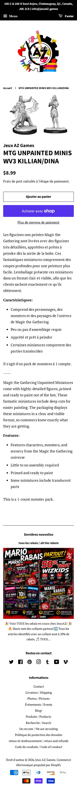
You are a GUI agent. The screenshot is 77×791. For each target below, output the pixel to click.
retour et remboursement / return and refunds (38, 741)
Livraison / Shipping (38, 692)
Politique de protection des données (38, 735)
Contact (38, 686)
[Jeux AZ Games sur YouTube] (56, 663)
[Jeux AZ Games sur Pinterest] (29, 663)
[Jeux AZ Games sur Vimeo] (65, 663)
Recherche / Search (38, 723)
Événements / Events (38, 704)
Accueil (7, 88)
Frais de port (12, 181)
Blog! (38, 710)
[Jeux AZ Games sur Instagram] (38, 663)
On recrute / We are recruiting (38, 729)
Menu (13, 16)
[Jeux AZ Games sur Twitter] (11, 663)
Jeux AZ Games (45, 760)
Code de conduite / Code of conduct (38, 747)
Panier (69, 16)
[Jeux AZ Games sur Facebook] (20, 663)
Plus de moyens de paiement (38, 222)
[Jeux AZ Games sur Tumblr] (47, 663)
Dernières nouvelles (38, 534)
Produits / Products (38, 716)
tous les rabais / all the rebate (39, 543)
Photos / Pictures (38, 698)
